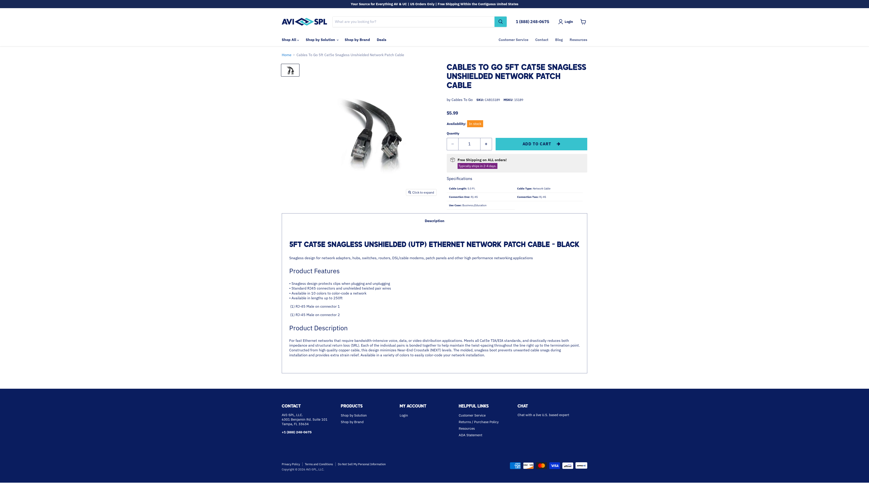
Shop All (289, 39)
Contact (541, 39)
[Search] (500, 22)
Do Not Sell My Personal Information (362, 464)
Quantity (453, 133)
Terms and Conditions (319, 464)
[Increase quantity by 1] (486, 144)
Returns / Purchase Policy (479, 422)
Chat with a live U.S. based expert (543, 415)
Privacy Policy (291, 464)
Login (404, 415)
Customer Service (513, 39)
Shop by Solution (321, 39)
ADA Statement (470, 435)
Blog (559, 39)
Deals (381, 39)
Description (434, 220)
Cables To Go (462, 99)
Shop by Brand (357, 39)
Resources (578, 39)
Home (286, 55)
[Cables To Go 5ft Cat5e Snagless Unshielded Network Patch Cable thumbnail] (290, 70)
